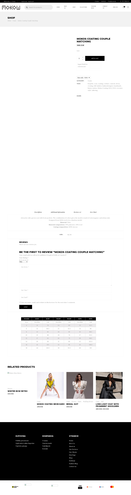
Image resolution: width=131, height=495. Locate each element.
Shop (70, 458)
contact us (72, 466)
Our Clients (73, 452)
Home (71, 440)
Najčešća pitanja (21, 446)
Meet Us (72, 443)
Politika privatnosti (22, 440)
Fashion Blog (73, 463)
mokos (95, 88)
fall (95, 86)
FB (123, 1)
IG (120, 1)
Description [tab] (38, 212)
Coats (90, 81)
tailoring (95, 90)
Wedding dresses (88, 401)
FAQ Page (72, 455)
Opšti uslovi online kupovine (25, 443)
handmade (117, 86)
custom (112, 84)
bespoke (90, 84)
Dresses (10, 388)
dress (118, 84)
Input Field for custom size (83, 65)
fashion (99, 86)
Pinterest (126, 1)
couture (106, 84)
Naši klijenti (46, 446)
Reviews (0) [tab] (77, 212)
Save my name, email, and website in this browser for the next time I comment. (48, 302)
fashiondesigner (107, 86)
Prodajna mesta (112, 1)
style (89, 90)
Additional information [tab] (58, 212)
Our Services (73, 449)
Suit (102, 401)
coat (95, 84)
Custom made (47, 443)
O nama (97, 1)
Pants (79, 401)
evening (90, 86)
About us (72, 446)
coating (100, 84)
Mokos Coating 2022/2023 (107, 88)
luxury (90, 88)
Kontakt (45, 449)
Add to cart (94, 58)
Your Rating (23, 258)
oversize (120, 88)
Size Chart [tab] (93, 212)
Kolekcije (103, 1)
